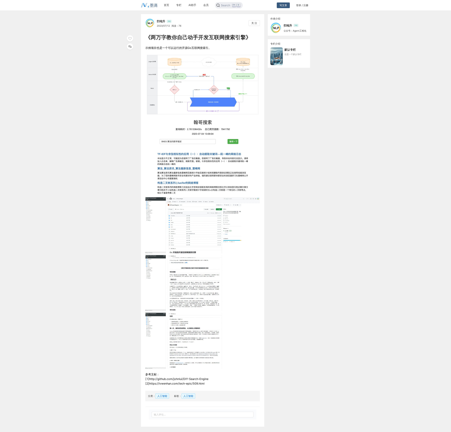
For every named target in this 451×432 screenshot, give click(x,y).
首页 (166, 5)
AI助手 (192, 5)
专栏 (178, 5)
